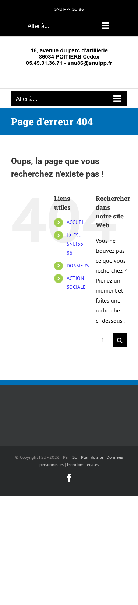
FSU (74, 457)
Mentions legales (83, 464)
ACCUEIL (76, 222)
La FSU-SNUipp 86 (75, 244)
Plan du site (92, 457)
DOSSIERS (78, 265)
